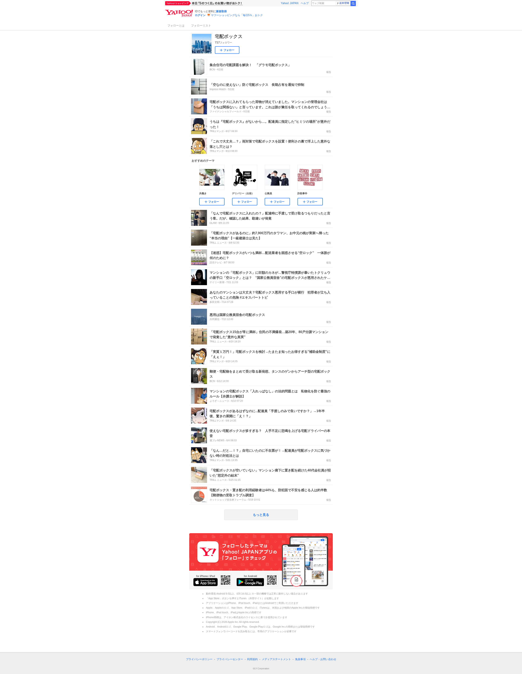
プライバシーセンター (230, 659)
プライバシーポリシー (199, 659)
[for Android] (250, 582)
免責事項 (300, 659)
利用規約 (252, 659)
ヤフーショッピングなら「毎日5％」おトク (237, 15)
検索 (353, 3)
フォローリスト (201, 25)
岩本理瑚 (344, 3)
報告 (328, 72)
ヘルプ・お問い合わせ (323, 659)
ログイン (200, 15)
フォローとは (176, 25)
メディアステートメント (276, 659)
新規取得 (221, 11)
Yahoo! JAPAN (289, 3)
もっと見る (261, 514)
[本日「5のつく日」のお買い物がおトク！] (213, 3)
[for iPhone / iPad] (205, 582)
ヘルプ (305, 3)
